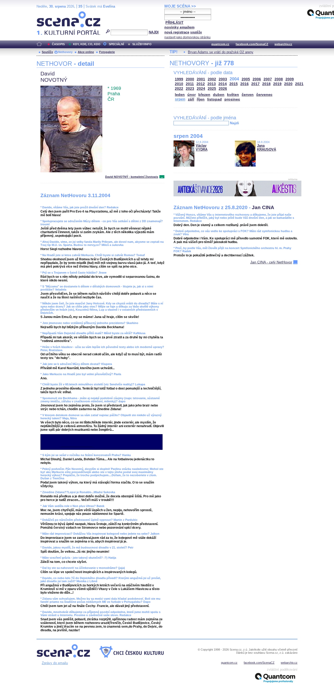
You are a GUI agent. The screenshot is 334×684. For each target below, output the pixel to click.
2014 (222, 84)
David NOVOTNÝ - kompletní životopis (131, 176)
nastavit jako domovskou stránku (187, 37)
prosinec (232, 99)
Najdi (234, 123)
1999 (179, 79)
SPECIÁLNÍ (116, 44)
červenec (264, 95)
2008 (279, 79)
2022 (179, 89)
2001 (201, 79)
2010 (179, 84)
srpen (180, 99)
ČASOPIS (58, 44)
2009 (289, 79)
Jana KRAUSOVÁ (266, 147)
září (191, 99)
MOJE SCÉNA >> (180, 6)
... (162, 176)
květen (233, 95)
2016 (244, 84)
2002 (212, 79)
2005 (246, 79)
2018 (266, 84)
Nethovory (65, 52)
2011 (190, 84)
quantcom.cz (220, 44)
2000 (190, 79)
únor (191, 95)
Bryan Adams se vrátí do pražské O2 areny (220, 52)
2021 (299, 84)
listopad (214, 99)
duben (218, 95)
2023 (190, 89)
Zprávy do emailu (55, 663)
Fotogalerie (107, 52)
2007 (268, 79)
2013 (211, 84)
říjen (201, 99)
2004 (234, 79)
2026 (223, 89)
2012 (200, 84)
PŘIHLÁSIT (174, 23)
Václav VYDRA (201, 147)
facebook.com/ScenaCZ (252, 44)
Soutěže (47, 52)
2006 (257, 79)
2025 (212, 89)
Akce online (86, 52)
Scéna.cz (46, 13)
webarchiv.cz (283, 44)
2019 (277, 84)
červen (248, 95)
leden (180, 95)
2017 (255, 84)
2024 (201, 89)
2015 (233, 84)
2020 (288, 84)
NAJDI (154, 32)
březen (204, 95)
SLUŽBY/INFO (142, 44)
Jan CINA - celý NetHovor (271, 262)
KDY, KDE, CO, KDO (86, 44)
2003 (223, 79)
